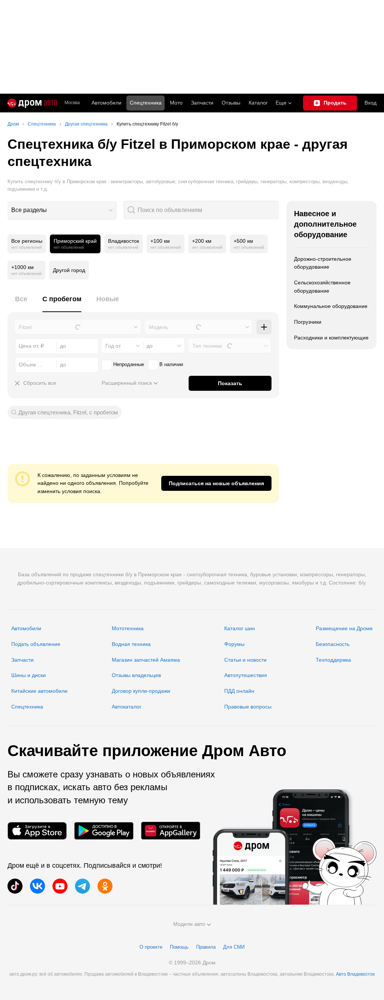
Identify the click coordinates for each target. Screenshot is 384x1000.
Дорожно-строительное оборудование (322, 263)
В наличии (171, 364)
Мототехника (128, 628)
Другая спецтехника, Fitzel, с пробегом (68, 412)
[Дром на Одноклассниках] (105, 886)
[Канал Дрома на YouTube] (60, 886)
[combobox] (62, 210)
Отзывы (231, 103)
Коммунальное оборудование (331, 306)
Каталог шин (239, 628)
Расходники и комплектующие (331, 338)
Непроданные (128, 364)
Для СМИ (233, 947)
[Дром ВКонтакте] (37, 886)
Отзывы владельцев (136, 675)
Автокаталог (126, 707)
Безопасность (333, 644)
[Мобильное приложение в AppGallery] (170, 831)
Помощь (179, 947)
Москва (72, 102)
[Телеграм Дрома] (82, 886)
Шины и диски (28, 675)
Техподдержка (333, 660)
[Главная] (32, 103)
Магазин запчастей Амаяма (146, 660)
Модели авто (189, 924)
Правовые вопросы (248, 707)
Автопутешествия (245, 675)
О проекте (151, 947)
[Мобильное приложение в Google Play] (104, 831)
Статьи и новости (245, 660)
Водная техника (131, 644)
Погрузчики (307, 322)
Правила (206, 947)
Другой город (69, 270)
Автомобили (107, 103)
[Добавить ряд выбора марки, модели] (264, 327)
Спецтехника (27, 707)
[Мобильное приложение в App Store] (37, 831)
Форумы (234, 644)
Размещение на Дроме (344, 628)
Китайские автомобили (39, 691)
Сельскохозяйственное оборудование (322, 287)
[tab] (21, 303)
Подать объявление (35, 644)
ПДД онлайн (239, 691)
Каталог (258, 103)
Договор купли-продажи (141, 691)
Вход (370, 103)
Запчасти (202, 103)
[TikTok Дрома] (15, 886)
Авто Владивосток (355, 974)
